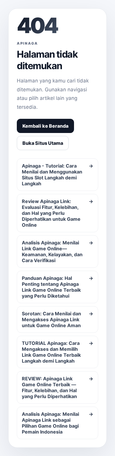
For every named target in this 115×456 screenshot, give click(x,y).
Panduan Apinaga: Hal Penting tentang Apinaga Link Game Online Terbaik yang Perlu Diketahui (57, 287)
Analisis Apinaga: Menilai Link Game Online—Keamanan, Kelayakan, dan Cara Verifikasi (57, 251)
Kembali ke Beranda (45, 126)
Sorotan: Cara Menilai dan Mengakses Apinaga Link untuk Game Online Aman (57, 319)
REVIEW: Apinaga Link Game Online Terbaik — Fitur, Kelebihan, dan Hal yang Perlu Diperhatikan (57, 387)
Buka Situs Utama (42, 143)
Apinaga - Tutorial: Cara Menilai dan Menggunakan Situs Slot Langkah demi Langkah (57, 174)
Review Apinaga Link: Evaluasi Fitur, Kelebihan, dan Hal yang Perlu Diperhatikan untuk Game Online (57, 213)
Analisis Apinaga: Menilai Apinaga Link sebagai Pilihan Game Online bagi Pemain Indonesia (57, 423)
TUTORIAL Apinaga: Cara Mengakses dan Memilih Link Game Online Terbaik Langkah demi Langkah (57, 352)
